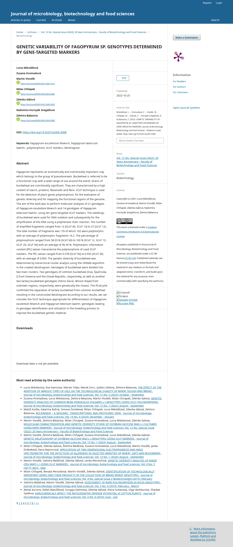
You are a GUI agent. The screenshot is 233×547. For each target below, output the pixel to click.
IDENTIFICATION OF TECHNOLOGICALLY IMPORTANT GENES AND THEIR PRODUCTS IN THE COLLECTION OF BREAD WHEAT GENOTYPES (89, 473)
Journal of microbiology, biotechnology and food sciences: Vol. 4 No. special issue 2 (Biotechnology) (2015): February (88, 476)
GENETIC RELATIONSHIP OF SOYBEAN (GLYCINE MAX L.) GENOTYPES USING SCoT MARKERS (79, 438)
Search (215, 20)
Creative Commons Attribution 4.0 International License (137, 231)
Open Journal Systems (186, 107)
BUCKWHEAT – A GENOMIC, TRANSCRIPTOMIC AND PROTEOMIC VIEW (79, 413)
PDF (124, 78)
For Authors (179, 86)
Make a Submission (186, 37)
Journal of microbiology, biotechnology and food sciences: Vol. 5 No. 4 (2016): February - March (81, 486)
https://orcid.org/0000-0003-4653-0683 (38, 94)
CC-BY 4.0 (130, 258)
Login (219, 2)
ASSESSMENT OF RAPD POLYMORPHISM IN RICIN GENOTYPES (123, 482)
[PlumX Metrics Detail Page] (178, 57)
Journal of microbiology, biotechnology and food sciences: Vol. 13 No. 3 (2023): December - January (88, 414)
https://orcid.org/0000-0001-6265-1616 (38, 83)
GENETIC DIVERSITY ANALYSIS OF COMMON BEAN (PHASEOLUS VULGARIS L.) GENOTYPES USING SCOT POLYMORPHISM (93, 400)
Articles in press (21, 20)
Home (19, 32)
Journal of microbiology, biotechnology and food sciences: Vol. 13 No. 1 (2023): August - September (86, 440)
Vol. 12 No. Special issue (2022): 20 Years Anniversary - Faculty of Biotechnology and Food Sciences (93, 32)
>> (37, 503)
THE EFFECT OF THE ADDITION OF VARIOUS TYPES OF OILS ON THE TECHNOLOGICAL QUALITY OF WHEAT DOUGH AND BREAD (92, 389)
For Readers (179, 81)
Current (41, 20)
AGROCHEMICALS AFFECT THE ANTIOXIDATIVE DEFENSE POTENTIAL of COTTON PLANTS (88, 493)
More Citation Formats (131, 140)
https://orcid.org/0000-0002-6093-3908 (38, 120)
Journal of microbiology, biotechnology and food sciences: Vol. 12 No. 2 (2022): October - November (84, 394)
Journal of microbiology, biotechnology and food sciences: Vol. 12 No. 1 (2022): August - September (84, 405)
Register (207, 2)
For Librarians (180, 92)
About (71, 20)
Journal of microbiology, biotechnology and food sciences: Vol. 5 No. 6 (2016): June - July (89, 495)
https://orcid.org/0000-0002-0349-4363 (38, 104)
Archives (57, 20)
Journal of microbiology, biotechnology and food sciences (73, 14)
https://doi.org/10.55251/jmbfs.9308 (44, 132)
